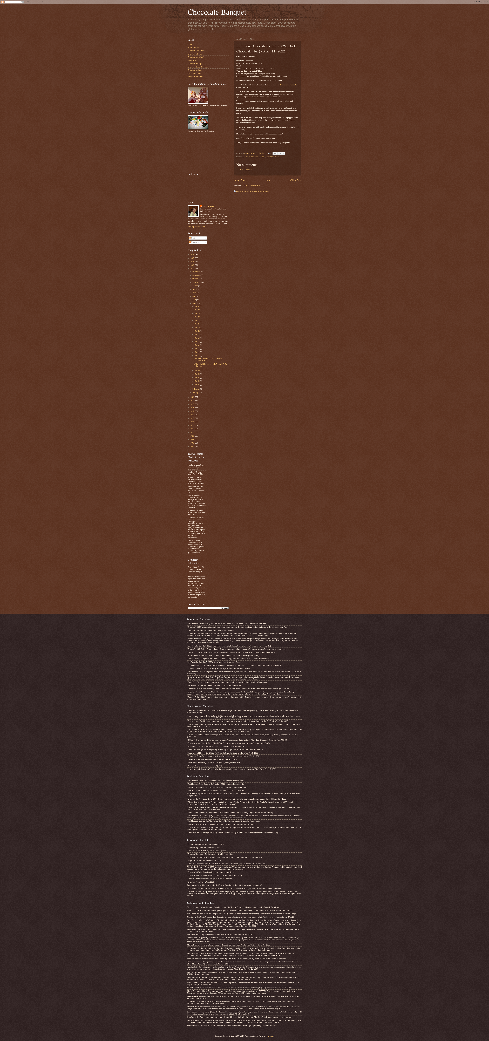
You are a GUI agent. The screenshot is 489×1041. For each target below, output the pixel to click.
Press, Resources (194, 73)
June (194, 293)
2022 (193, 269)
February (195, 389)
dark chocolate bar (273, 157)
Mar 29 (197, 313)
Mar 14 (197, 349)
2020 (193, 401)
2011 (193, 432)
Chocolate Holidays (195, 64)
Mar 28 (197, 317)
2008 (193, 443)
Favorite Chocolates (195, 77)
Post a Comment (246, 170)
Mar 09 (197, 370)
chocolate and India (258, 157)
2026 (193, 255)
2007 (193, 446)
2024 (193, 262)
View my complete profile (197, 227)
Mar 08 (197, 374)
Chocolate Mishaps (195, 70)
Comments (195, 242)
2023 (193, 265)
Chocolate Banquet (217, 12)
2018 (193, 408)
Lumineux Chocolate (288, 85)
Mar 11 (197, 356)
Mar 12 (197, 352)
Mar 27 (197, 320)
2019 (193, 404)
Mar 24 (197, 324)
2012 (193, 429)
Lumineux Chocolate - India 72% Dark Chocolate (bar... (208, 359)
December (196, 272)
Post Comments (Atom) (252, 185)
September (196, 282)
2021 (193, 397)
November (196, 275)
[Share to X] (278, 153)
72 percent (246, 157)
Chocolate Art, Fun (195, 54)
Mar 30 (197, 310)
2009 (193, 439)
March (195, 303)
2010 (193, 436)
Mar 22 (197, 331)
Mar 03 (197, 381)
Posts (193, 238)
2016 (193, 415)
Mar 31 (197, 306)
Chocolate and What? (196, 57)
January (195, 393)
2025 (193, 258)
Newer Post (240, 180)
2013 (193, 425)
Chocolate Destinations (196, 51)
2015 (193, 418)
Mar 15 (197, 345)
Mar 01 (197, 385)
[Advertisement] (207, 152)
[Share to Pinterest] (283, 153)
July (194, 289)
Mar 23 (197, 327)
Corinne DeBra (208, 206)
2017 (193, 411)
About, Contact (193, 47)
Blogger (270, 1036)
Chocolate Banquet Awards (198, 67)
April (194, 300)
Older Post (295, 180)
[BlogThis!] (276, 153)
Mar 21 (197, 334)
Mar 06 (197, 378)
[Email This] (274, 153)
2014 (193, 422)
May (194, 296)
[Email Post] (269, 153)
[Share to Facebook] (281, 153)
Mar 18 (197, 338)
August (195, 286)
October (195, 279)
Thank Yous (192, 60)
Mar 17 (197, 342)
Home (268, 180)
